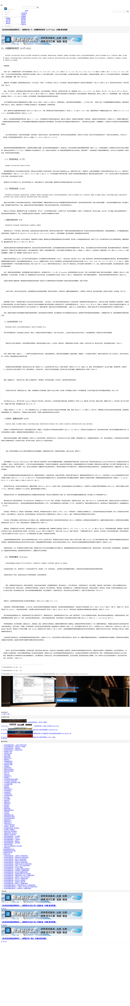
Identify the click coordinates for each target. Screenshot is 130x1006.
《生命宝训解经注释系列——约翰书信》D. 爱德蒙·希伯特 (17, 888)
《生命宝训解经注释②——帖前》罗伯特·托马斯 (14, 745)
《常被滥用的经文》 (8, 761)
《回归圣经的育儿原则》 (9, 816)
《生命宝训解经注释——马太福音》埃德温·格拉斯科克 (16, 868)
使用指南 (6, 16)
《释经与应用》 (7, 756)
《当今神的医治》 (7, 790)
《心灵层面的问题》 (8, 784)
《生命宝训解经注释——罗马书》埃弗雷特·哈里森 (15, 872)
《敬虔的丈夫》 (7, 802)
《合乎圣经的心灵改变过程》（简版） (12, 782)
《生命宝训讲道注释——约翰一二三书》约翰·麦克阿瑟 (16, 865)
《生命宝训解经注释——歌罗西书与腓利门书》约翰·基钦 (17, 873)
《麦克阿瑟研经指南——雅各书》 (11, 841)
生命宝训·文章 (6, 854)
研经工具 (23, 24)
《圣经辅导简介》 (7, 776)
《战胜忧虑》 (6, 811)
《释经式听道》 (7, 808)
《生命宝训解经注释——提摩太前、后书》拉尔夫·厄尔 (16, 877)
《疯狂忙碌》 (6, 797)
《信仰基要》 (6, 766)
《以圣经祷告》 (7, 792)
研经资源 (6, 14)
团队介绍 (8, 21)
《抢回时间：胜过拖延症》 (9, 834)
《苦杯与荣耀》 (7, 754)
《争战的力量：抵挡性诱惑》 (10, 831)
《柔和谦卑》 (6, 806)
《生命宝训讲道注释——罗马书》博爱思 (13, 867)
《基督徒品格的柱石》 (8, 810)
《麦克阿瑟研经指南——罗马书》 (11, 837)
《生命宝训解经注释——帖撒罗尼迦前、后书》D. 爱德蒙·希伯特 (18, 875)
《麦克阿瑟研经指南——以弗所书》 (12, 839)
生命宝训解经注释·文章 (8, 849)
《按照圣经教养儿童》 (8, 815)
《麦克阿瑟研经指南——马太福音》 (12, 836)
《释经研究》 (6, 759)
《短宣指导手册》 (7, 767)
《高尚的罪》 (6, 800)
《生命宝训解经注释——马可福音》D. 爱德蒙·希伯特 (16, 870)
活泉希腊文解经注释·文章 (9, 850)
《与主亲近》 (6, 813)
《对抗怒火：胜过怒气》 (9, 826)
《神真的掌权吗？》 (8, 789)
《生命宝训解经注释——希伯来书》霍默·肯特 (14, 881)
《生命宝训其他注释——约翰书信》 (12, 748)
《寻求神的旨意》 (7, 793)
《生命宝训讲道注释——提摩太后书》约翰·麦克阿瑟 (16, 857)
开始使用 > (8, 26)
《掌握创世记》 (7, 847)
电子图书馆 (7, 12)
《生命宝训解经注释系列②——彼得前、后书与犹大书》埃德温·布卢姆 (20, 886)
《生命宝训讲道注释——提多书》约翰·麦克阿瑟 (14, 859)
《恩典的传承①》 (7, 820)
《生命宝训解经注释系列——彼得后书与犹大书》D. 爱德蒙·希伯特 (19, 885)
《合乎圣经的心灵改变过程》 (10, 780)
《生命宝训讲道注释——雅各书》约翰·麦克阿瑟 (14, 860)
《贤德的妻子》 (7, 803)
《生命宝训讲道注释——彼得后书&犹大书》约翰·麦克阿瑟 (17, 864)
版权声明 (8, 23)
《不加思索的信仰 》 (8, 795)
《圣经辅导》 (6, 777)
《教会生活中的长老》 (8, 769)
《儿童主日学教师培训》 (9, 824)
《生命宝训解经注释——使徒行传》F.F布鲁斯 (14, 746)
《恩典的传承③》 (7, 823)
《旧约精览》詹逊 (7, 753)
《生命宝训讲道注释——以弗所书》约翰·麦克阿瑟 (15, 855)
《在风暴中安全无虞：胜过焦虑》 (11, 828)
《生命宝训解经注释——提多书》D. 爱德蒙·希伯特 (15, 878)
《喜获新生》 (6, 787)
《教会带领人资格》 (8, 764)
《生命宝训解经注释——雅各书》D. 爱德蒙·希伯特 (15, 883)
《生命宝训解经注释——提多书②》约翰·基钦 (14, 880)
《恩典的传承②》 (7, 821)
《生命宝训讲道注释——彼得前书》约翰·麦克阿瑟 (15, 862)
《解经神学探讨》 (7, 758)
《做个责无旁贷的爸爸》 (9, 818)
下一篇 (7, 714)
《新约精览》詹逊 (7, 751)
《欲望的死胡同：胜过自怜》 (10, 833)
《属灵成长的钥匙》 (8, 844)
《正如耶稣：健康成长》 (9, 829)
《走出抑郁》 (6, 785)
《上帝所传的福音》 (8, 762)
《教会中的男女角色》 (8, 771)
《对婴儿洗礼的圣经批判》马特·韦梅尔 (12, 846)
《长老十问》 (6, 772)
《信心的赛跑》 (7, 798)
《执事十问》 (6, 774)
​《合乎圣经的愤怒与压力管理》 (10, 779)
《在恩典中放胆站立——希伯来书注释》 (13, 749)
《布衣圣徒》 (6, 805)
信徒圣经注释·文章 (7, 852)
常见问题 (8, 20)
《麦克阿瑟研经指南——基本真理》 (12, 842)
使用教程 (8, 18)
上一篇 (4, 714)
